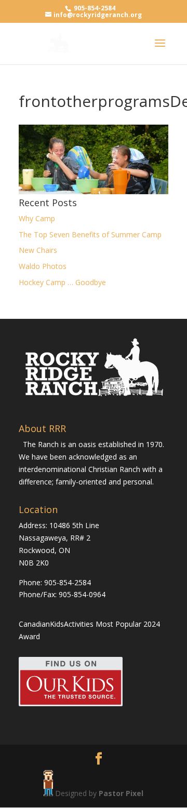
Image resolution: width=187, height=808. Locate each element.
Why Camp (37, 218)
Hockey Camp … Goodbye (62, 282)
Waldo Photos (42, 266)
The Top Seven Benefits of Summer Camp (90, 234)
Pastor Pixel (121, 793)
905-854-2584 (94, 8)
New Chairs (38, 250)
